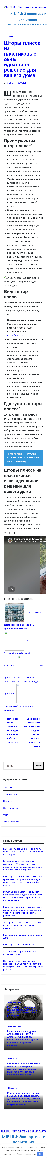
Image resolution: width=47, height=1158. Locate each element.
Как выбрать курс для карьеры (19, 944)
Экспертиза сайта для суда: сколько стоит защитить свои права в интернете (22, 925)
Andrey (10, 83)
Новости (9, 37)
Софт (6, 815)
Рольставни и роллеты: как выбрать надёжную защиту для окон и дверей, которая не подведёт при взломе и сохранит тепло (23, 1099)
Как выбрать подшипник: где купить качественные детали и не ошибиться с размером (23, 852)
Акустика (8, 787)
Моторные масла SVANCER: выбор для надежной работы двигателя (12, 730)
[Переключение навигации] (2, 15)
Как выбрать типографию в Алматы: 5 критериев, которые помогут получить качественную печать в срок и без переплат (23, 1069)
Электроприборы (12, 821)
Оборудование (10, 808)
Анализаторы (10, 794)
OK (40, 1154)
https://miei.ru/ (15, 335)
